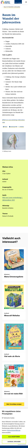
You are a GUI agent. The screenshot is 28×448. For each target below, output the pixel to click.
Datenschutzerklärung (13, 430)
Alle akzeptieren (14, 436)
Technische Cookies (9, 418)
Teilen (5, 126)
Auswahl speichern (14, 441)
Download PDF (14, 126)
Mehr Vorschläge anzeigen (14, 404)
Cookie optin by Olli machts (22, 444)
